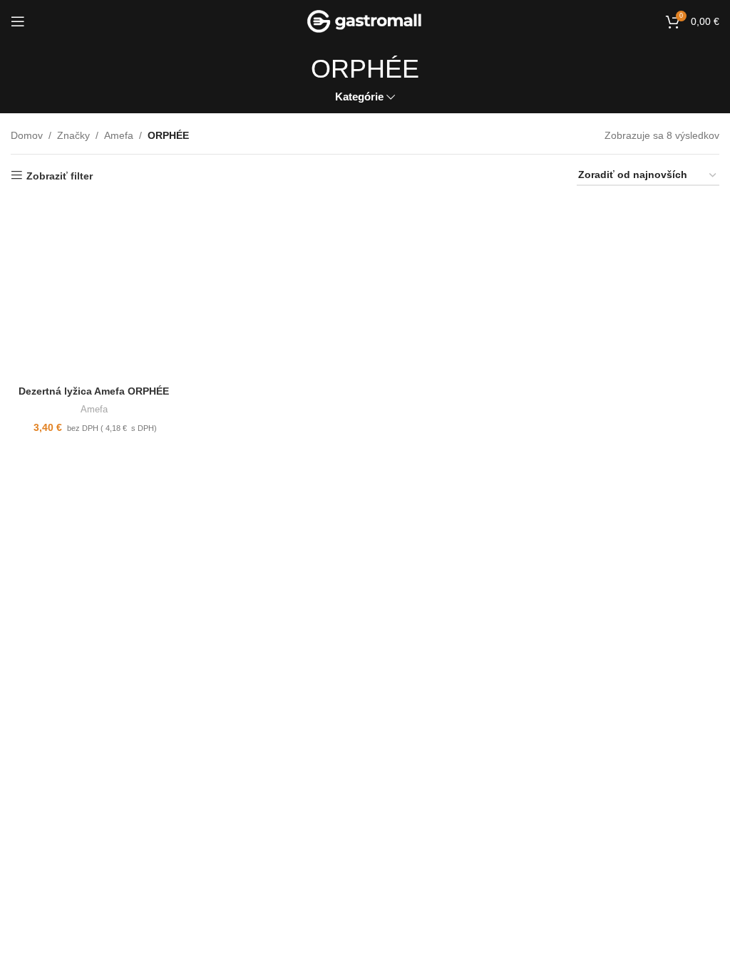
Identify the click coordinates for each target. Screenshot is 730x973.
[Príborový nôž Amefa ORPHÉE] (275, 560)
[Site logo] (365, 20)
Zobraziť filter (59, 176)
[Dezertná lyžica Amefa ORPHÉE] (94, 289)
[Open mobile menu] (18, 21)
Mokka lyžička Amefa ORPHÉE (455, 391)
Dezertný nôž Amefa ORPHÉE (455, 661)
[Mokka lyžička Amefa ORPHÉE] (455, 289)
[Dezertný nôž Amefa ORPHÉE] (455, 560)
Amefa (118, 135)
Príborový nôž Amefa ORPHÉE (274, 661)
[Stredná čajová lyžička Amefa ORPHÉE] (275, 289)
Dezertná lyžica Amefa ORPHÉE (94, 391)
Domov (27, 135)
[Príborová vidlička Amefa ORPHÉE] (636, 289)
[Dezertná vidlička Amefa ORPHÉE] (636, 560)
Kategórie (359, 96)
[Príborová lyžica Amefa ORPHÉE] (94, 560)
